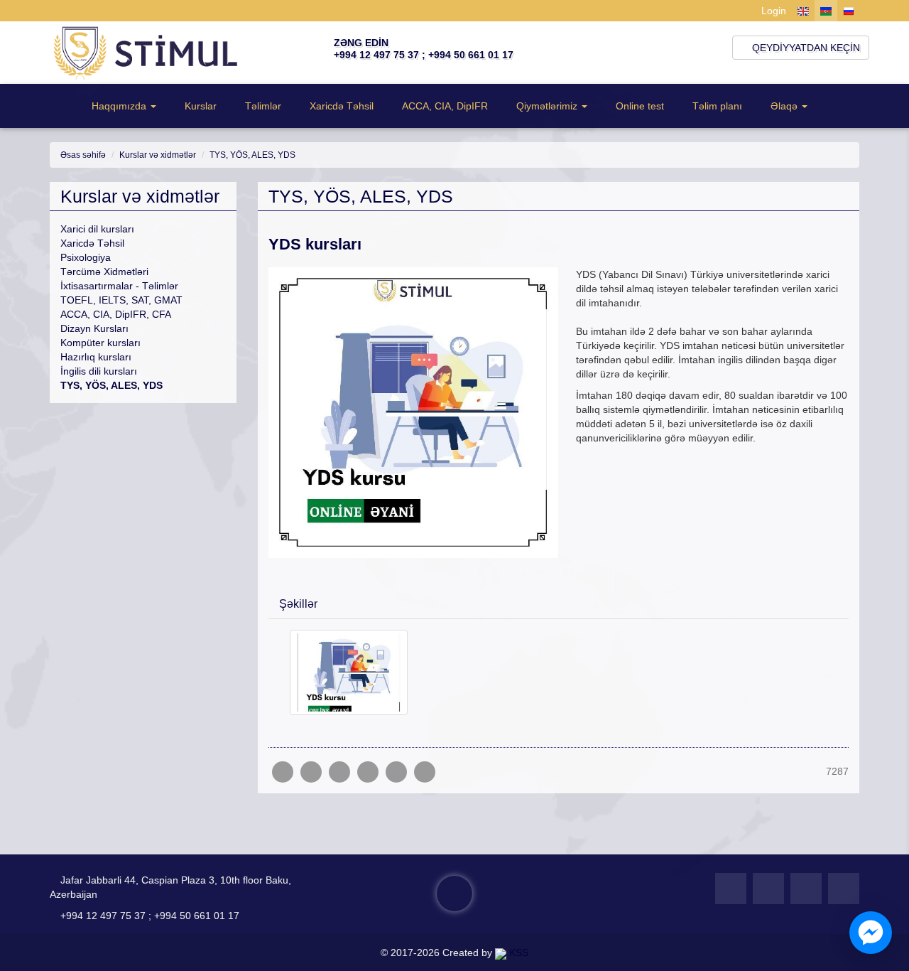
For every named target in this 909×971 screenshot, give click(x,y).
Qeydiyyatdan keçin (804, 47)
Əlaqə (784, 106)
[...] (349, 671)
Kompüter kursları (100, 342)
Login (772, 10)
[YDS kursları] (424, 772)
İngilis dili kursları (98, 371)
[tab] (558, 602)
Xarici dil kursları (97, 229)
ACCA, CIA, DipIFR (445, 106)
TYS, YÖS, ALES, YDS (252, 155)
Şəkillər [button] (298, 604)
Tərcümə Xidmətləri (104, 271)
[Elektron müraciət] (454, 893)
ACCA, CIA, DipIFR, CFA (115, 314)
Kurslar (201, 106)
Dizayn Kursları (94, 328)
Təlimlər (263, 106)
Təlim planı (717, 106)
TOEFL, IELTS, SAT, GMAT (121, 300)
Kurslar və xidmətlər (157, 155)
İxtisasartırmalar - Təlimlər (119, 285)
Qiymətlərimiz (546, 106)
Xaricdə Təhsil (342, 106)
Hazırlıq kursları (95, 357)
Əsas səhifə (83, 155)
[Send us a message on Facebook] (870, 932)
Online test (640, 106)
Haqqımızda (119, 106)
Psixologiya (85, 257)
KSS (517, 952)
